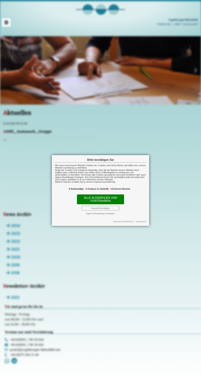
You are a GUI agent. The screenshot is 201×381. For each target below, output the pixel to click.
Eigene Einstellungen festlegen (100, 213)
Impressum (141, 221)
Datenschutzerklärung (123, 221)
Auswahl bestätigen (100, 208)
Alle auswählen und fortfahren (100, 199)
